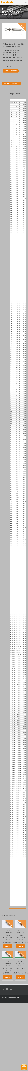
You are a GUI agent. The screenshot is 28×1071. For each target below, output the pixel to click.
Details (7, 946)
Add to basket (11, 71)
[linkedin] (11, 989)
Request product (11, 83)
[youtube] (7, 989)
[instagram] (3, 989)
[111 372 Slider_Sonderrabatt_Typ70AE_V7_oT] (7, 2)
